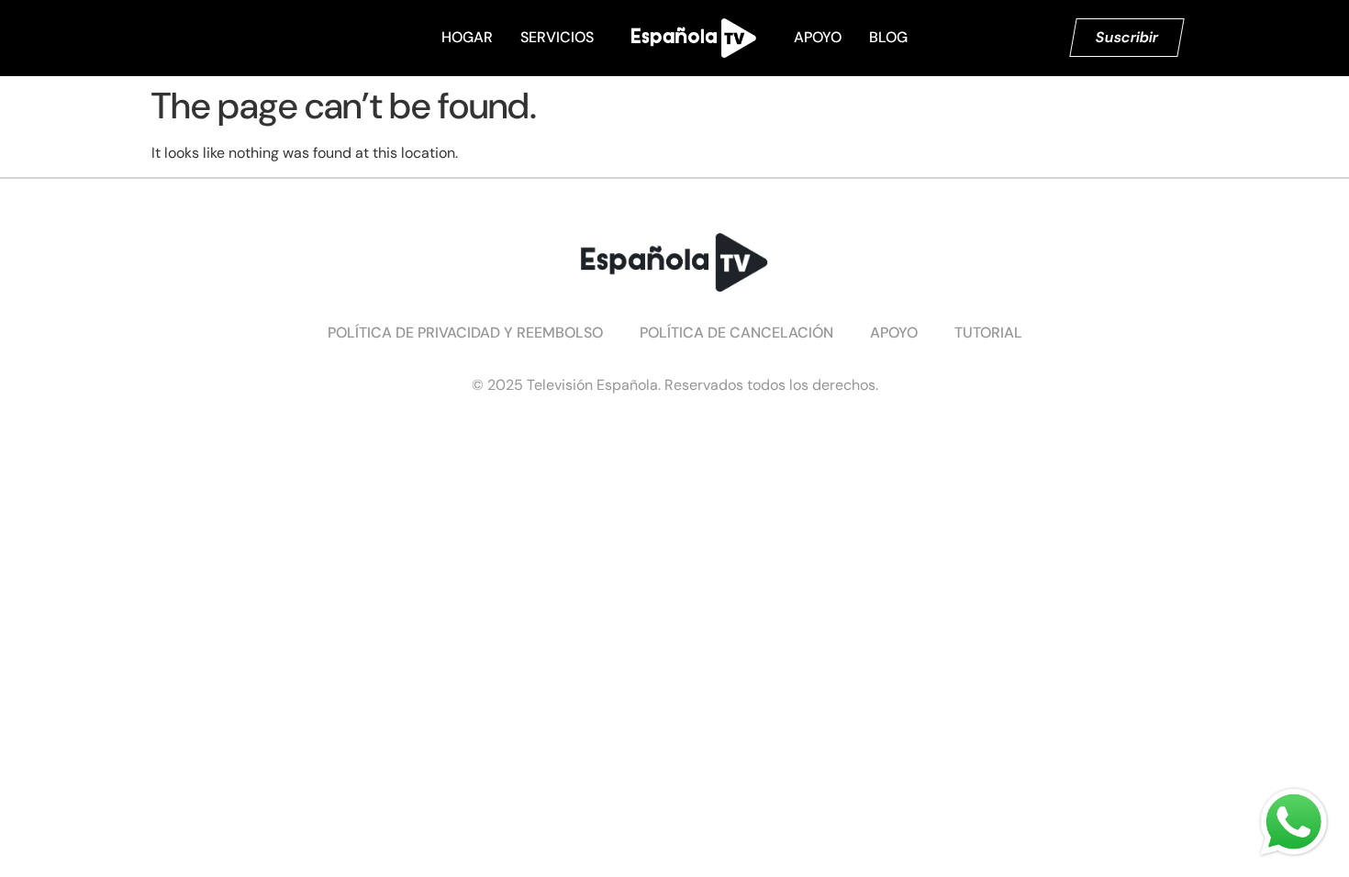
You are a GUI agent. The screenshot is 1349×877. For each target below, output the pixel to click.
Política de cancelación (736, 332)
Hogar (467, 37)
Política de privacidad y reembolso (465, 332)
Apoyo (818, 37)
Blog (888, 37)
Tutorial (988, 332)
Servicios (557, 37)
